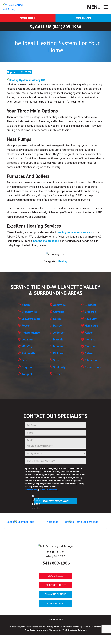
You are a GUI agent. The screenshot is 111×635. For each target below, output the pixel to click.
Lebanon (27, 339)
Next (106, 527)
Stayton (27, 367)
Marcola (58, 339)
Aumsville (59, 305)
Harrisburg (92, 325)
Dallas (57, 318)
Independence (31, 332)
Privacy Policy (31, 490)
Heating (63, 261)
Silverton (91, 360)
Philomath (28, 353)
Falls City (91, 318)
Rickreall (58, 353)
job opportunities (55, 585)
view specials (55, 575)
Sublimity (59, 367)
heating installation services (74, 232)
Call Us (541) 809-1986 (57, 26)
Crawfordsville (31, 318)
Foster (26, 325)
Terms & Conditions (48, 490)
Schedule (28, 18)
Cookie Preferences (71, 627)
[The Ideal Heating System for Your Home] (26, 79)
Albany (26, 305)
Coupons (83, 18)
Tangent (27, 374)
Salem (89, 353)
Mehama (90, 339)
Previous (4, 527)
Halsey (57, 325)
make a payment (55, 603)
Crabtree (90, 312)
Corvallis (58, 312)
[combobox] (55, 446)
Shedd (57, 360)
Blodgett (90, 305)
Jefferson (59, 332)
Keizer (89, 332)
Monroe (90, 346)
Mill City (27, 346)
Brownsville (29, 312)
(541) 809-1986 (55, 563)
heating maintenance (46, 241)
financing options (55, 594)
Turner (57, 374)
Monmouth (60, 346)
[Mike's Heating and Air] (14, 7)
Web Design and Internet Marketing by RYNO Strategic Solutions (55, 630)
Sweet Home (93, 367)
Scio (24, 360)
